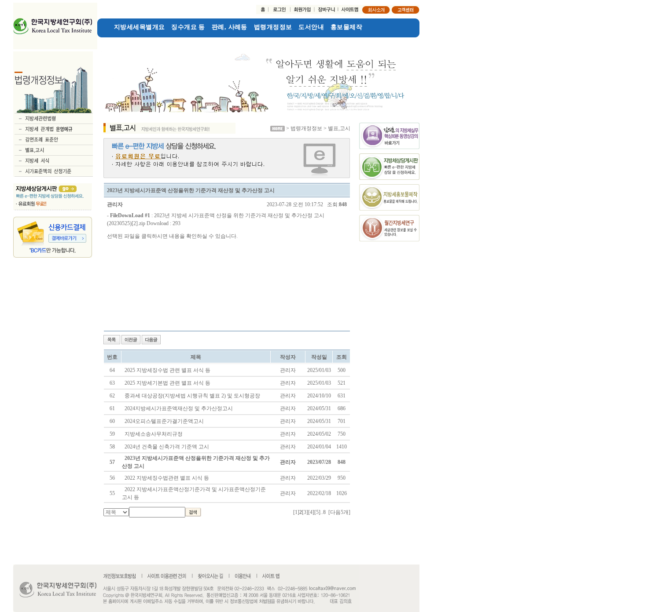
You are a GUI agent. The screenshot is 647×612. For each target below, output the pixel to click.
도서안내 (311, 27)
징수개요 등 (188, 27)
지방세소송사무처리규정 (154, 434)
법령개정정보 (273, 27)
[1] (296, 512)
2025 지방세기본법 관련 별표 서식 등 (167, 383)
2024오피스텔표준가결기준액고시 (164, 421)
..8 (323, 512)
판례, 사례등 (229, 27)
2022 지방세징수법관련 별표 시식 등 (167, 478)
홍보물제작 (346, 27)
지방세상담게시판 (122, 41)
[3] (305, 512)
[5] (317, 512)
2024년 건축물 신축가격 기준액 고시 (167, 447)
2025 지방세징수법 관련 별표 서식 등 (167, 370)
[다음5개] (339, 512)
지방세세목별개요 (139, 27)
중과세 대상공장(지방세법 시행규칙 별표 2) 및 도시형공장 (192, 396)
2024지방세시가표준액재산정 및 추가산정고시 (179, 408)
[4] (311, 512)
